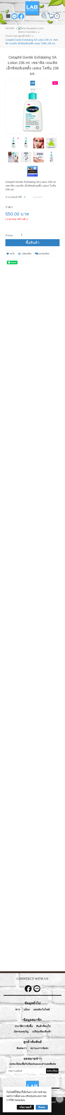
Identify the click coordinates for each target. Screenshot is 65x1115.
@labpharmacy (14, 16)
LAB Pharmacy (21, 16)
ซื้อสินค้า (32, 243)
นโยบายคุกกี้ (25, 1107)
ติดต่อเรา (22, 1048)
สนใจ (12, 254)
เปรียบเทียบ (26, 254)
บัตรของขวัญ (21, 1031)
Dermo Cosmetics (27, 32)
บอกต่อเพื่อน (43, 254)
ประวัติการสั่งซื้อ (24, 1026)
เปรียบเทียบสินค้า (41, 1031)
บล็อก (27, 1009)
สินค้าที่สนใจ (43, 1026)
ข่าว (17, 1009)
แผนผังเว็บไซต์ (41, 1009)
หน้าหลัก (9, 28)
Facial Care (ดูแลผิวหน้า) (18, 36)
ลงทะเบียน (52, 1070)
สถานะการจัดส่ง (39, 1048)
